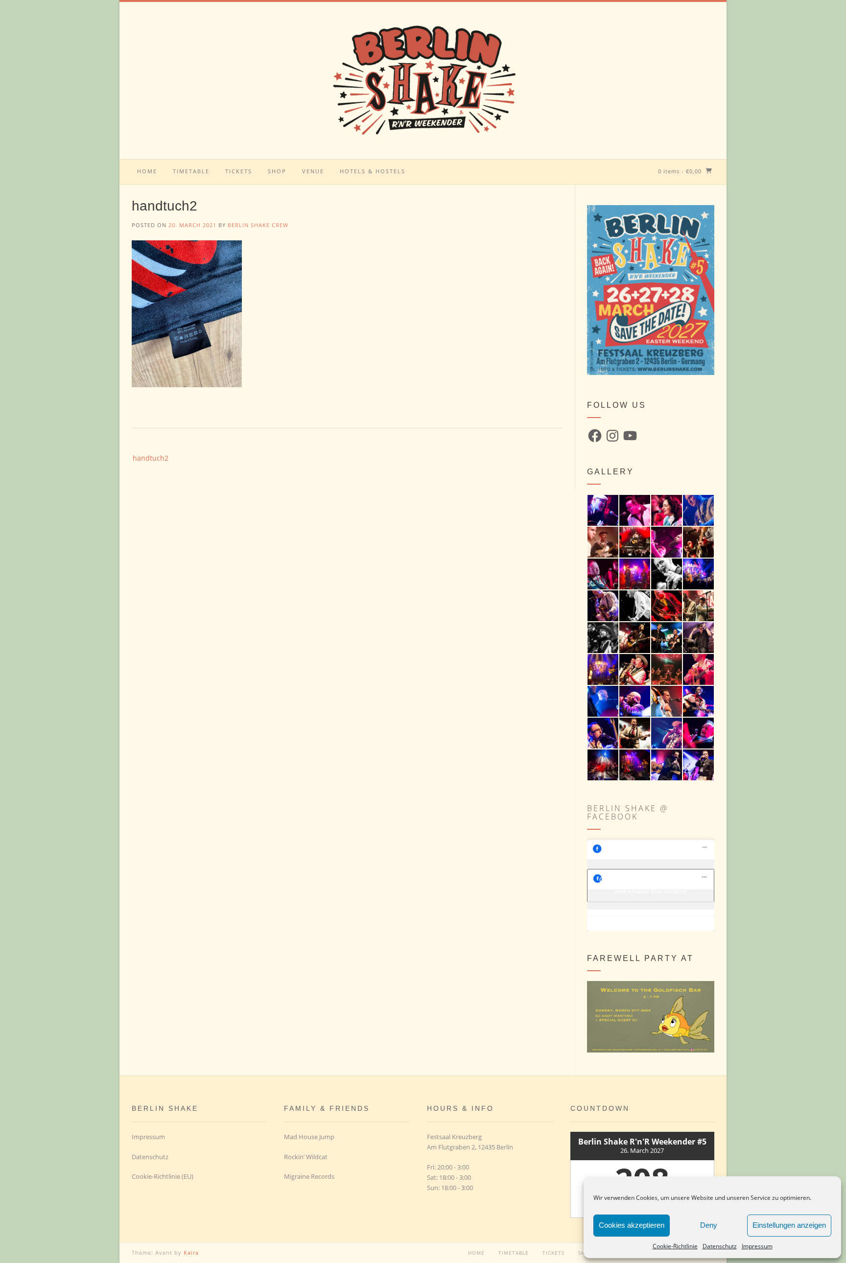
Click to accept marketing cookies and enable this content (651, 885)
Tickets (238, 171)
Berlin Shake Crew (258, 225)
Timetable (191, 171)
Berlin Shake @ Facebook (627, 812)
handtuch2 (150, 458)
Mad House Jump (309, 1136)
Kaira (191, 1252)
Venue (313, 171)
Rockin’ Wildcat (306, 1156)
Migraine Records (309, 1176)
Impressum (757, 1246)
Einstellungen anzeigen (789, 1225)
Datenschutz (720, 1246)
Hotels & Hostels (372, 171)
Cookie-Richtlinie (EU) (162, 1176)
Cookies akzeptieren (631, 1225)
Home (147, 171)
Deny (708, 1225)
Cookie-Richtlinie (675, 1246)
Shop (277, 171)
